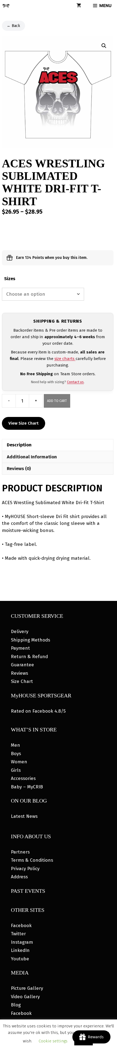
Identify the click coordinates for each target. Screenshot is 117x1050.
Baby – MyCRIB (27, 787)
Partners (20, 852)
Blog (16, 1005)
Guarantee (22, 665)
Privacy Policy (25, 869)
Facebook (21, 925)
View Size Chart (23, 423)
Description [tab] (19, 445)
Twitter (18, 934)
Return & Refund (29, 656)
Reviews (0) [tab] (19, 468)
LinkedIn (20, 950)
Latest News (24, 816)
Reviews (19, 673)
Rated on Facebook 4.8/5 (38, 711)
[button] (104, 46)
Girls (16, 770)
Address (19, 877)
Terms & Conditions (32, 860)
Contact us (75, 382)
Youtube (20, 959)
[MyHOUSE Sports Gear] (6, 5)
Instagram (22, 942)
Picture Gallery (27, 988)
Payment (20, 648)
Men (15, 745)
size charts (65, 358)
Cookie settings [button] (53, 1041)
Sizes (9, 279)
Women (19, 762)
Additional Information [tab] (32, 457)
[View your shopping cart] (79, 5)
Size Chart (22, 681)
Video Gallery (25, 997)
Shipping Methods (30, 640)
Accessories (23, 778)
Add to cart (57, 401)
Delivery (19, 631)
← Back (13, 25)
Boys (16, 754)
